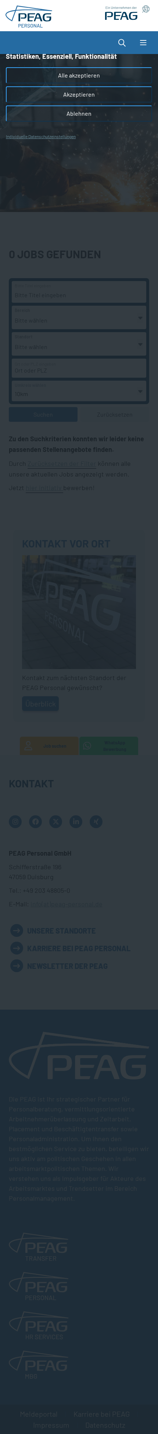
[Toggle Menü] (143, 42)
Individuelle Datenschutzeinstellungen (41, 136)
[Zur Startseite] (29, 15)
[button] (125, 42)
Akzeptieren (79, 94)
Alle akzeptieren (79, 75)
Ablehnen (79, 113)
